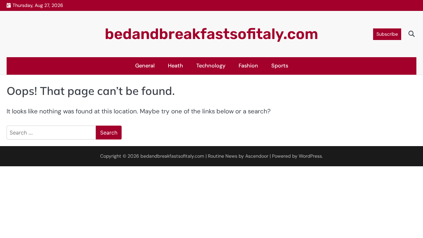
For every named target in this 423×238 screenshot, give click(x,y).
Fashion (248, 65)
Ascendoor (256, 156)
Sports (279, 65)
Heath (175, 65)
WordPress (310, 156)
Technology (210, 65)
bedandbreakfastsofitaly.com (211, 34)
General (145, 65)
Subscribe (387, 34)
